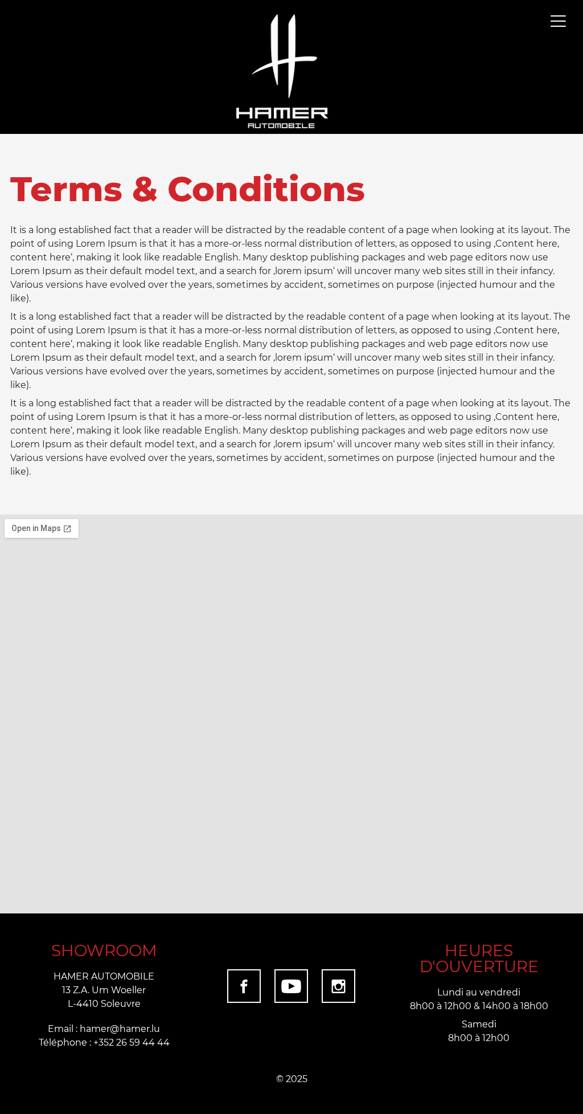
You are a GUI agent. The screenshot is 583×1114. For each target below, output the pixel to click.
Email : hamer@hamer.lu (104, 1028)
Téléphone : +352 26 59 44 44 (104, 1042)
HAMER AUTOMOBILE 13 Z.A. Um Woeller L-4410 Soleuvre (104, 989)
